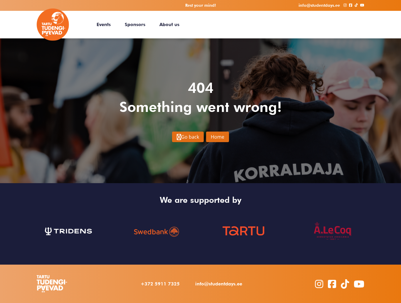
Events (104, 24)
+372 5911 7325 (160, 284)
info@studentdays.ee (218, 284)
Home (217, 137)
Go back (190, 137)
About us (169, 24)
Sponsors (135, 24)
